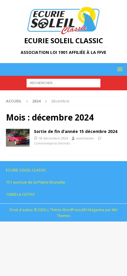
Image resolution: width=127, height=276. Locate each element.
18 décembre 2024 (53, 138)
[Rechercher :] (63, 83)
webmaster (85, 138)
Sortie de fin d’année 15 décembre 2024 (75, 131)
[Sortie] (18, 138)
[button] (119, 69)
